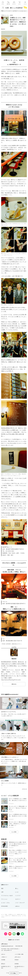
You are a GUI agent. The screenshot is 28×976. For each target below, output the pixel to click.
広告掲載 (3, 959)
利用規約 (17, 959)
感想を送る (14, 684)
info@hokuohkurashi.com (7, 946)
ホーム (2, 914)
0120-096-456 (18, 946)
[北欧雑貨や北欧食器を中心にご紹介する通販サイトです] (14, 7)
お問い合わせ (17, 957)
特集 (6, 914)
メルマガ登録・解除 (19, 954)
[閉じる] (18, 973)
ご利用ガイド (4, 957)
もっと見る (14, 831)
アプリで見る (13, 973)
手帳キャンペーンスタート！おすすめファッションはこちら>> (14, 10)
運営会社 (3, 963)
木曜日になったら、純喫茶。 (7, 15)
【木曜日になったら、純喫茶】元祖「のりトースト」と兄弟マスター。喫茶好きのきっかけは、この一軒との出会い (18, 22)
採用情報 (17, 963)
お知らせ (3, 954)
